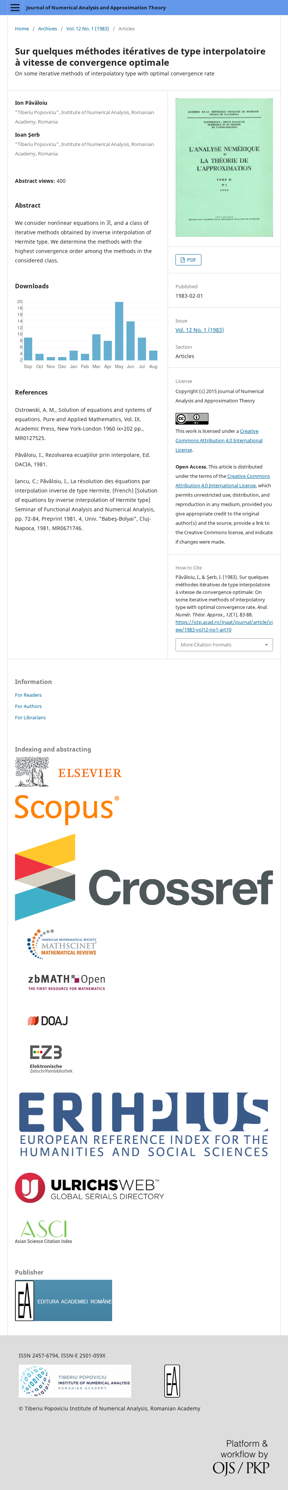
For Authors (28, 706)
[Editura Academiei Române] (172, 1395)
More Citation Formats (206, 644)
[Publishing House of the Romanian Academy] (63, 1319)
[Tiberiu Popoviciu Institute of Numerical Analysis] (75, 1395)
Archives (47, 28)
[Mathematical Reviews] (56, 957)
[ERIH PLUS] (144, 1162)
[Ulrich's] (89, 1200)
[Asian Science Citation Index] (43, 1240)
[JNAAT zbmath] (63, 995)
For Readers (28, 695)
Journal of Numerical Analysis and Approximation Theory (96, 7)
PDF (191, 259)
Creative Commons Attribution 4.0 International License (219, 440)
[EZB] (44, 1072)
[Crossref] (144, 918)
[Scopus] (68, 784)
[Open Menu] (15, 7)
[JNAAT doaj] (44, 1033)
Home (22, 28)
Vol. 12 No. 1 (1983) (87, 28)
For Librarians (30, 717)
